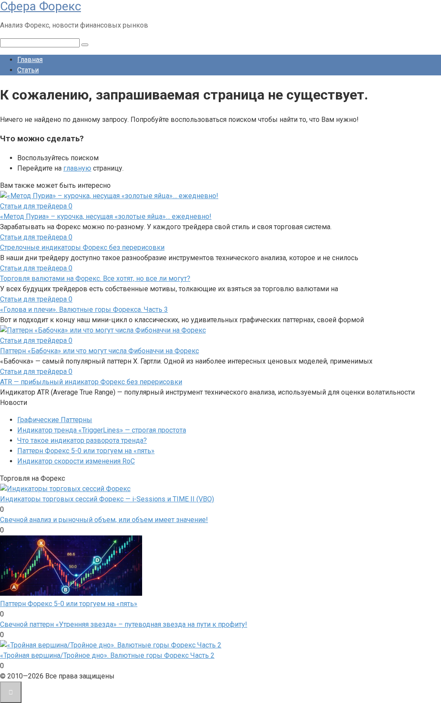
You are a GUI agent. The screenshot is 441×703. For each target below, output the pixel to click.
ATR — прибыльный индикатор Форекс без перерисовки (91, 382)
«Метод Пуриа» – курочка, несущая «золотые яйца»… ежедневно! (105, 216)
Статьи (28, 70)
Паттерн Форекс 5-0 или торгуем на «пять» (86, 451)
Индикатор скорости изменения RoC (76, 461)
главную (77, 168)
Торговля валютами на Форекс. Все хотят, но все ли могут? (95, 278)
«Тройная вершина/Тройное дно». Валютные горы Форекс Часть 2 (107, 655)
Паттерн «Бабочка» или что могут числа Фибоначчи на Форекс (99, 351)
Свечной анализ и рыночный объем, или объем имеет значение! (104, 520)
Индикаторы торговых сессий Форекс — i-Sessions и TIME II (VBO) (107, 499)
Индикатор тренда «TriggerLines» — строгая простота (101, 430)
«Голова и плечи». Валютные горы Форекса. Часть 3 (84, 309)
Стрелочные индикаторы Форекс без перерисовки (82, 247)
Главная (30, 60)
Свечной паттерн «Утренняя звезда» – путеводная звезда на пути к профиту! (123, 624)
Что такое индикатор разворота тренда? (82, 440)
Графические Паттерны (54, 420)
